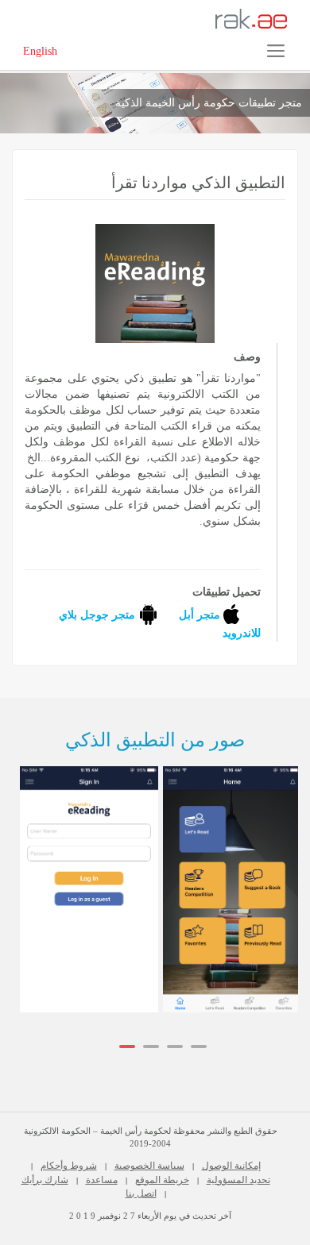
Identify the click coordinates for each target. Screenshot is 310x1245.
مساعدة (102, 1179)
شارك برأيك (44, 1179)
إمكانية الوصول (231, 1165)
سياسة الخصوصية (149, 1165)
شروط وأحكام (69, 1165)
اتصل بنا (141, 1193)
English (40, 51)
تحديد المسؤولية (238, 1179)
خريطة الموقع (162, 1179)
